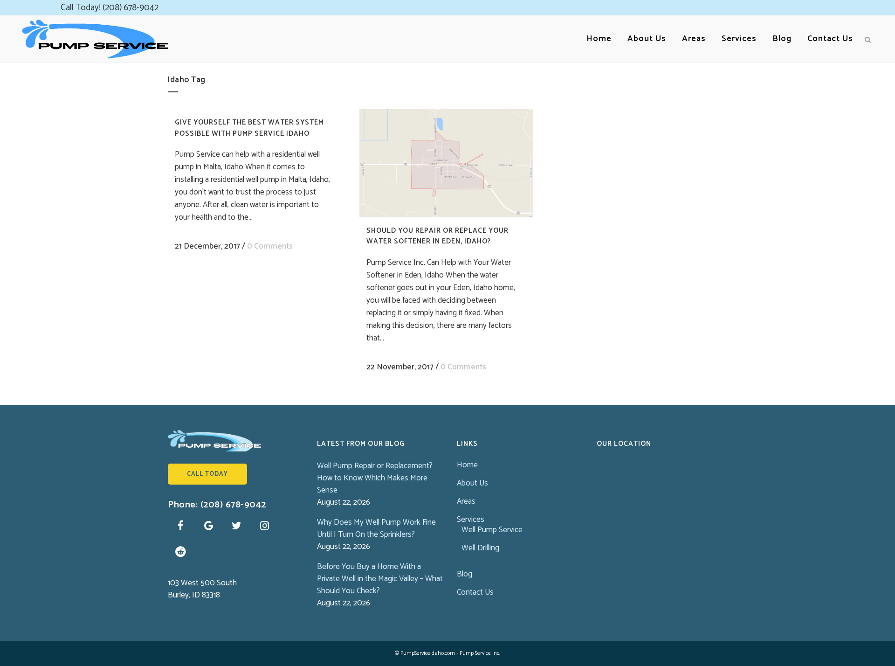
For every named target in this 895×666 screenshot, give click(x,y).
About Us (472, 483)
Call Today (207, 474)
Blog (464, 574)
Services (470, 519)
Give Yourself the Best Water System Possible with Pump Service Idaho (249, 128)
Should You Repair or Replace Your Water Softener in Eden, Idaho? (437, 236)
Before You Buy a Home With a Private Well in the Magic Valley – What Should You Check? (380, 579)
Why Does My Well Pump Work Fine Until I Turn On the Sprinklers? (376, 528)
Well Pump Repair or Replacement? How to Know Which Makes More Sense (375, 478)
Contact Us (475, 592)
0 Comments (270, 246)
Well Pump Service (492, 530)
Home (467, 465)
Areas (466, 501)
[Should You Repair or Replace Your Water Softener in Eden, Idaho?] (446, 163)
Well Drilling (480, 548)
